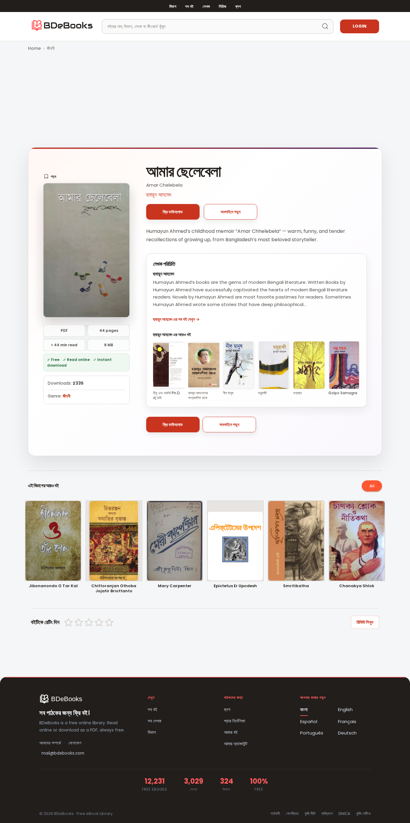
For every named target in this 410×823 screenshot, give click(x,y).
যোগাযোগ (74, 743)
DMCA (344, 813)
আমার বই (231, 732)
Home (34, 48)
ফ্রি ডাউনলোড (173, 212)
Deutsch (347, 733)
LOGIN (359, 26)
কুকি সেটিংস (363, 813)
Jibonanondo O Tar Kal (53, 586)
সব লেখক (154, 721)
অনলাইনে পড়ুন (230, 212)
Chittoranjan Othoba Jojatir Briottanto (113, 589)
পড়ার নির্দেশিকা (234, 721)
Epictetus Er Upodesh (235, 586)
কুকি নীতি (310, 813)
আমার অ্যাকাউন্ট (235, 743)
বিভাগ (172, 6)
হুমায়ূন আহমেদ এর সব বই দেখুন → (176, 319)
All (372, 486)
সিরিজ (222, 6)
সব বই (189, 6)
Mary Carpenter (174, 586)
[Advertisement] (205, 100)
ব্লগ (238, 6)
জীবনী (51, 48)
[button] (50, 176)
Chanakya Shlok (356, 586)
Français (347, 721)
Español (308, 721)
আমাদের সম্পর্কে (50, 743)
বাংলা (304, 709)
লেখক (206, 6)
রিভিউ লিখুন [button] (365, 622)
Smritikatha (296, 586)
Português (311, 733)
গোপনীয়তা (292, 813)
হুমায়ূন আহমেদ (158, 194)
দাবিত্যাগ (327, 813)
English (345, 709)
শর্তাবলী (275, 813)
